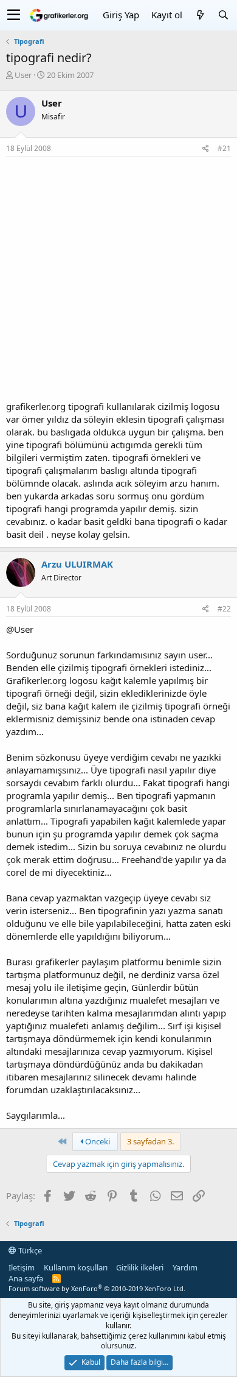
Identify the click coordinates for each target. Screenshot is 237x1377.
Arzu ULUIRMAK (77, 564)
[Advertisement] (118, 281)
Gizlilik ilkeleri (139, 1267)
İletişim (22, 1267)
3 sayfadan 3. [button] (150, 1141)
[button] (13, 15)
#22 (224, 609)
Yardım (185, 1267)
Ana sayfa (26, 1278)
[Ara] (223, 15)
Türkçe (29, 1250)
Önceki (96, 1141)
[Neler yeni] (199, 15)
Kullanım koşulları (76, 1267)
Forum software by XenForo (97, 1288)
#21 (224, 148)
